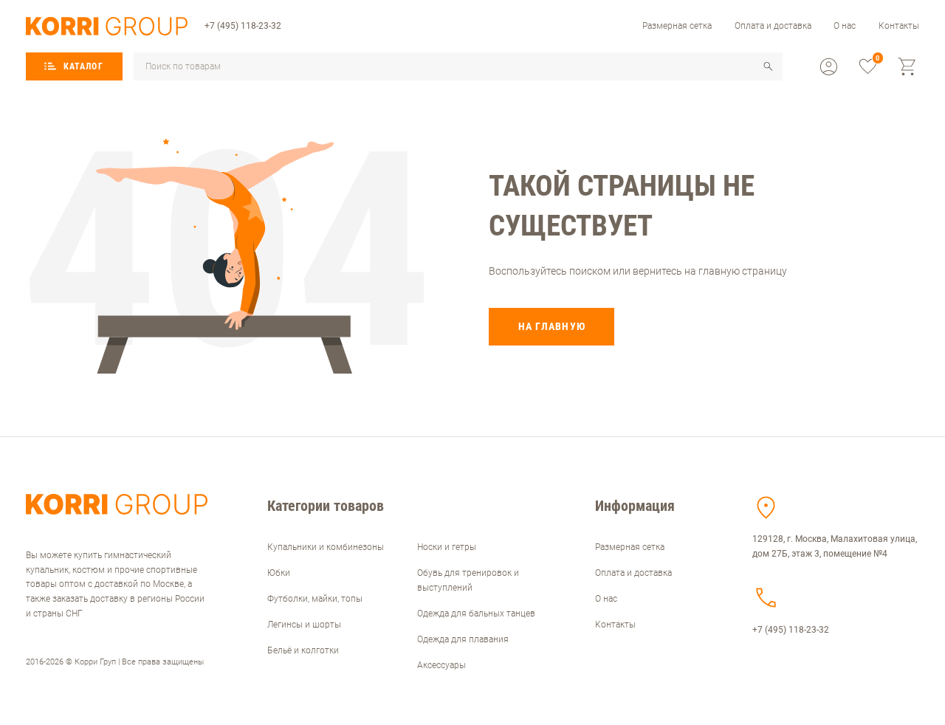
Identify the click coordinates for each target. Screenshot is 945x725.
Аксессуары (441, 665)
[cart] (907, 66)
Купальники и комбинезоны (325, 547)
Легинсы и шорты (304, 624)
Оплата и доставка (773, 26)
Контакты (899, 26)
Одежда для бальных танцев (476, 613)
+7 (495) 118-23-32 (243, 26)
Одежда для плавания (463, 639)
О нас (845, 26)
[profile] (828, 66)
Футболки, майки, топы (314, 599)
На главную (551, 326)
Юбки (278, 573)
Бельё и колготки (303, 650)
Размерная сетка (677, 26)
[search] (768, 67)
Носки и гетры (446, 547)
